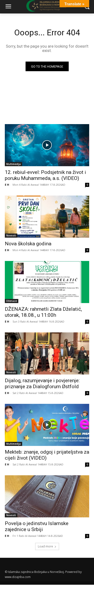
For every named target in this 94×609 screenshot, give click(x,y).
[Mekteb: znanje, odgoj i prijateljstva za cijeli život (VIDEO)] (47, 425)
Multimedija (13, 164)
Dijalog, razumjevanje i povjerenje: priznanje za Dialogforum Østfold (42, 383)
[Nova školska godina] (47, 217)
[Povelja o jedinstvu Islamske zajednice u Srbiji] (47, 496)
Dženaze (11, 301)
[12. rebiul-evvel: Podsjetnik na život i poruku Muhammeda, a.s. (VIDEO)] (47, 145)
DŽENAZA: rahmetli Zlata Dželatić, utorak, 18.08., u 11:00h (43, 312)
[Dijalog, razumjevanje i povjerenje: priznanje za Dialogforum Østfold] (47, 353)
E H (7, 184)
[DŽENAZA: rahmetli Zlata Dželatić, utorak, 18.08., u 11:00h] (47, 282)
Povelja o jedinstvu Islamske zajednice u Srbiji (36, 526)
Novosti (11, 235)
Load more (45, 546)
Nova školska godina (28, 244)
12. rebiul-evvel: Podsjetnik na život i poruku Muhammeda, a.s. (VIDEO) (45, 175)
